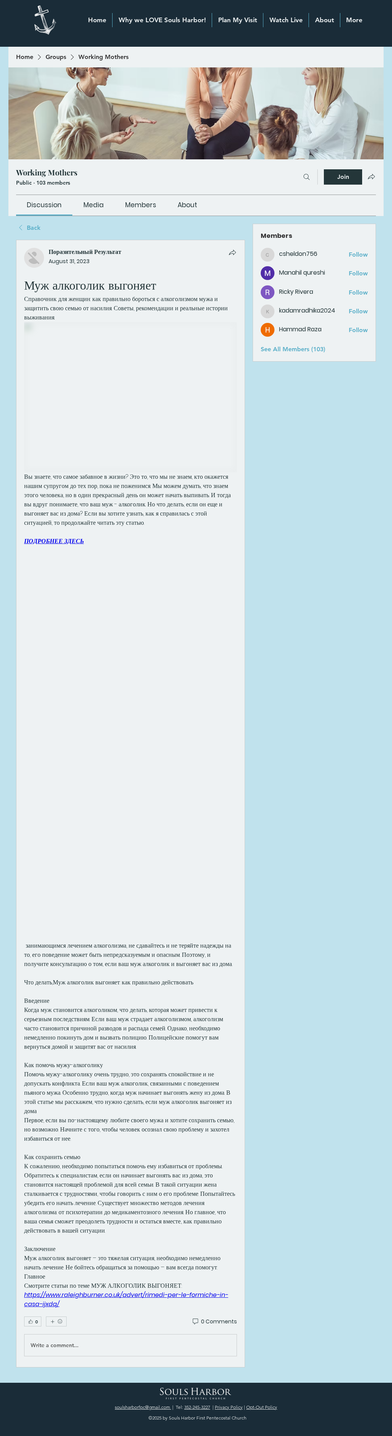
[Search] (306, 177)
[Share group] (371, 176)
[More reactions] (56, 1321)
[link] (44, 205)
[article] (130, 804)
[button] (324, 20)
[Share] (232, 252)
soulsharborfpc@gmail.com (143, 1407)
